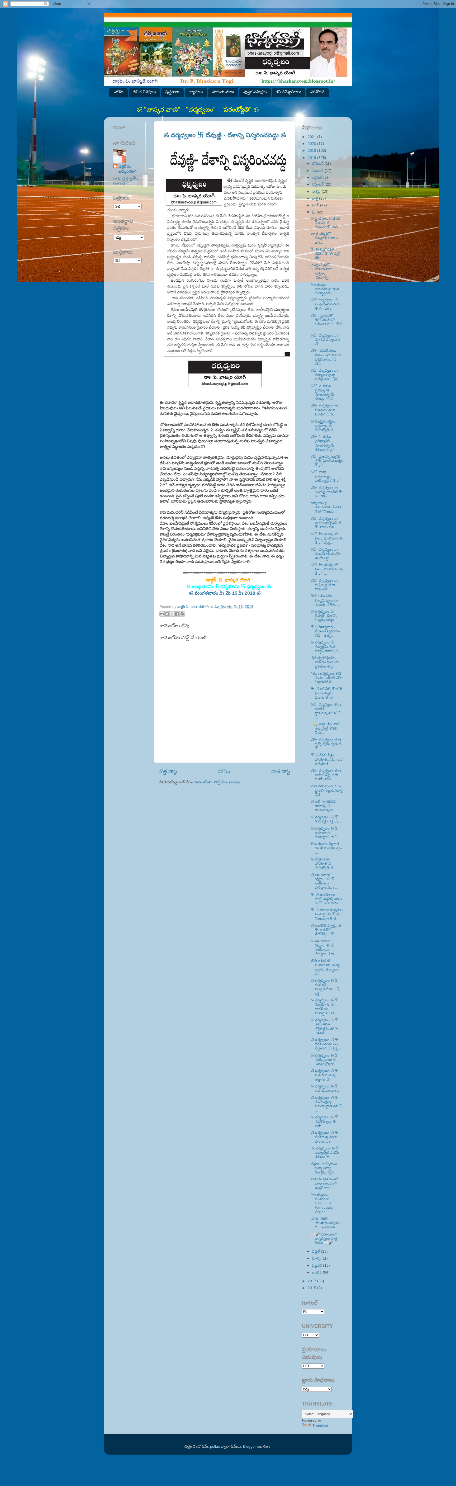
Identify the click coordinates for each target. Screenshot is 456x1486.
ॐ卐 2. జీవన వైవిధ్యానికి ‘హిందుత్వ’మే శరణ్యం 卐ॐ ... (324, 392)
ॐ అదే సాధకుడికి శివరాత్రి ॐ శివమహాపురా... (324, 805)
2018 (312, 158)
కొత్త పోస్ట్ (168, 771)
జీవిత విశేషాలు (144, 91)
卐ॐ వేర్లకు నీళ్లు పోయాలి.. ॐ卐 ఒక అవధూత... (327, 759)
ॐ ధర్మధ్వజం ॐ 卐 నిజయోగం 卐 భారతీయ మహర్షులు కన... (325, 1006)
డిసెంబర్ (318, 163)
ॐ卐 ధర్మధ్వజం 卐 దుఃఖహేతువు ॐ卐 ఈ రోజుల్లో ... (326, 553)
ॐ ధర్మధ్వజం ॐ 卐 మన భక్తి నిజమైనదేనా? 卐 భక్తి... (325, 986)
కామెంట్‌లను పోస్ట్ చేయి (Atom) (217, 782)
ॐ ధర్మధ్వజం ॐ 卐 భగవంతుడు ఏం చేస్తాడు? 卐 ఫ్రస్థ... (326, 1044)
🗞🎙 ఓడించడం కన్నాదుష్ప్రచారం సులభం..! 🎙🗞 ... (325, 600)
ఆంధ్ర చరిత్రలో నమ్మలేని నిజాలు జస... (324, 238)
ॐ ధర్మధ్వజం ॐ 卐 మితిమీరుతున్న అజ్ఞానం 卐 (325, 1075)
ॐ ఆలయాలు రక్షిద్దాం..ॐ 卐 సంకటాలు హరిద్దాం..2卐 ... (324, 881)
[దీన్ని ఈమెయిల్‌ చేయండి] (162, 614)
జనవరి (317, 1272)
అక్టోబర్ (317, 177)
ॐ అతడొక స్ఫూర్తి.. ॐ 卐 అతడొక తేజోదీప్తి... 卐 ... (326, 930)
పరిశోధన (317, 91)
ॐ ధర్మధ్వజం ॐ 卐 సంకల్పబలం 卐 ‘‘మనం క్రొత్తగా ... (325, 1059)
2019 (312, 151)
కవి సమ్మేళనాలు (288, 91)
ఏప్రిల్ (316, 1251)
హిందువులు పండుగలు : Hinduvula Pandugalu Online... (322, 1203)
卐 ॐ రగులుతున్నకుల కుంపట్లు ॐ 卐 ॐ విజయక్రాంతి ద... (327, 914)
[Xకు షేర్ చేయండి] (172, 614)
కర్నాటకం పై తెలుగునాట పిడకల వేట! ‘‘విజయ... (326, 507)
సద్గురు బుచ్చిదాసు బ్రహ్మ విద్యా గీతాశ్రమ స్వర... (324, 1168)
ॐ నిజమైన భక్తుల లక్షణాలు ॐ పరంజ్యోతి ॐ (323, 425)
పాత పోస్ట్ (280, 771)
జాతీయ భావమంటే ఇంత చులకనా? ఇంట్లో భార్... (324, 1183)
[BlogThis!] (167, 614)
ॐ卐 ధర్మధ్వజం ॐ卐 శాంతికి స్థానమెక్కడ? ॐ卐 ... (326, 710)
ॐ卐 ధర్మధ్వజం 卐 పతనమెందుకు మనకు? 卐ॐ (324, 410)
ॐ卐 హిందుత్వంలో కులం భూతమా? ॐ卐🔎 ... (327, 569)
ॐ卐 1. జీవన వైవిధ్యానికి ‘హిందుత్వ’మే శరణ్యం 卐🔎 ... (325, 443)
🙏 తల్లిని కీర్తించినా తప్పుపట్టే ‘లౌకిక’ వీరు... (325, 728)
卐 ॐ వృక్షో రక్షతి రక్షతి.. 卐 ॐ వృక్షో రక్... (325, 253)
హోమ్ (119, 91)
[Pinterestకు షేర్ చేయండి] (182, 614)
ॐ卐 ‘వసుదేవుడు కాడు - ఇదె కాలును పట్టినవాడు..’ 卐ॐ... (326, 357)
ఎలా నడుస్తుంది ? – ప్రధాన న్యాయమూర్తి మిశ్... (327, 790)
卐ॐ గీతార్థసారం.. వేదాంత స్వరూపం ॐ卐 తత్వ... (325, 631)
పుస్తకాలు (172, 91)
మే (314, 212)
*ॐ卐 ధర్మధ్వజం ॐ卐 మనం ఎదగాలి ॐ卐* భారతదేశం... (327, 677)
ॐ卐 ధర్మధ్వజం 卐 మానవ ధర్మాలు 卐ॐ (326, 339)
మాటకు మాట (223, 91)
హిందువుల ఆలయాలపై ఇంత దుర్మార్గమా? (325, 289)
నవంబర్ (318, 171)
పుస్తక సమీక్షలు (255, 91)
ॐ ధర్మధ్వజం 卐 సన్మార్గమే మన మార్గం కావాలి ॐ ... (327, 646)
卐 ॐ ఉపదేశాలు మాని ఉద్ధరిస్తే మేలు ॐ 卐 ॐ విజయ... (326, 899)
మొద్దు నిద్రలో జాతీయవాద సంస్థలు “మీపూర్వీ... (321, 271)
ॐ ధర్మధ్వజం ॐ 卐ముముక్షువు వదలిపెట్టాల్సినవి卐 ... (326, 1104)
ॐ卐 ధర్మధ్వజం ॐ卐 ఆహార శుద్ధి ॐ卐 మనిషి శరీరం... (326, 775)
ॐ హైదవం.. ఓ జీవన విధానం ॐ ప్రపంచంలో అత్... (326, 222)
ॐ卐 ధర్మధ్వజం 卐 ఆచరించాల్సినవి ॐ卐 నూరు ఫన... (326, 523)
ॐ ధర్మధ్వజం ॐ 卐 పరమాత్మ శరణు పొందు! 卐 (325, 1137)
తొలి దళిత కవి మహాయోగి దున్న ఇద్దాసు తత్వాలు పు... (326, 967)
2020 (312, 144)
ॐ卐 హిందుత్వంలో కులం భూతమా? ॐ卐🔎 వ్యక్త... (327, 538)
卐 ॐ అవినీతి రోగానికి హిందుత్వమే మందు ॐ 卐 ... (326, 693)
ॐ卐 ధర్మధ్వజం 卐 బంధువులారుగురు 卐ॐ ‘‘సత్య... (326, 304)
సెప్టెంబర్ (318, 184)
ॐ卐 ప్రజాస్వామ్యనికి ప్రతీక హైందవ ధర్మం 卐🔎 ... (327, 461)
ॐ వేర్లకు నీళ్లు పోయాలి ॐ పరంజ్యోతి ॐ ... (324, 863)
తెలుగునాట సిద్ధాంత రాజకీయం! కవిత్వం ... (326, 848)
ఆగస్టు (317, 191)
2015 (312, 1288)
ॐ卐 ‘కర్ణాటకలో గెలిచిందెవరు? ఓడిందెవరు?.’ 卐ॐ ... (327, 322)
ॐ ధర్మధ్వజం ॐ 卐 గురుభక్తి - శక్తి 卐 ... (326, 819)
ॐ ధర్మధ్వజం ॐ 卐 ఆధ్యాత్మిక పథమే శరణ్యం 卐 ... (325, 1152)
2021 (312, 137)
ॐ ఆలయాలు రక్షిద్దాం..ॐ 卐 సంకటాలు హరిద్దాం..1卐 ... (324, 947)
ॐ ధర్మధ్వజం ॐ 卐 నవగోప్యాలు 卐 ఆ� (325, 1121)
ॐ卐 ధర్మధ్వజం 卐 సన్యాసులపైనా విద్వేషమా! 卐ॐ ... (327, 374)
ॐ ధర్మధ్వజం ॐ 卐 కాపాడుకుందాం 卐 (326, 1088)
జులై (315, 198)
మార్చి (316, 1258)
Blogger (249, 1447)
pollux (215, 1447)
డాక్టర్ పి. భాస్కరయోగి (127, 168)
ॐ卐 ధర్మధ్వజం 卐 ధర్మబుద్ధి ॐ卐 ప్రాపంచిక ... (324, 585)
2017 (312, 1281)
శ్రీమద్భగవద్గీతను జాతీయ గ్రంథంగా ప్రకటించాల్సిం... (325, 662)
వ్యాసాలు (196, 91)
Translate (320, 1426)
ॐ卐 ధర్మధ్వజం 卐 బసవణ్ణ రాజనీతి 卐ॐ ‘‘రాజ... (327, 492)
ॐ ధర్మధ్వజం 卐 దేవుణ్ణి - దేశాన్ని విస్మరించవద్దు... (324, 615)
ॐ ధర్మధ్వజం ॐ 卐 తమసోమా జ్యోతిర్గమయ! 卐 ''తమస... (325, 1026)
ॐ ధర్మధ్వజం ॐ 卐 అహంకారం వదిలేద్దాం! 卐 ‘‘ (325, 832)
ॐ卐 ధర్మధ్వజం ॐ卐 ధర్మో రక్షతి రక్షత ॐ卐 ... (326, 744)
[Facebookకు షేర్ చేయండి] (177, 614)
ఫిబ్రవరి (317, 1265)
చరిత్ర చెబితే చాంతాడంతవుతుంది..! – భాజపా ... (326, 1223)
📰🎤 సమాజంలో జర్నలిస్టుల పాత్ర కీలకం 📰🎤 (324, 1238)
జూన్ (316, 205)
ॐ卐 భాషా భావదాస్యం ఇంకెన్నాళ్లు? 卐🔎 (326, 476)
